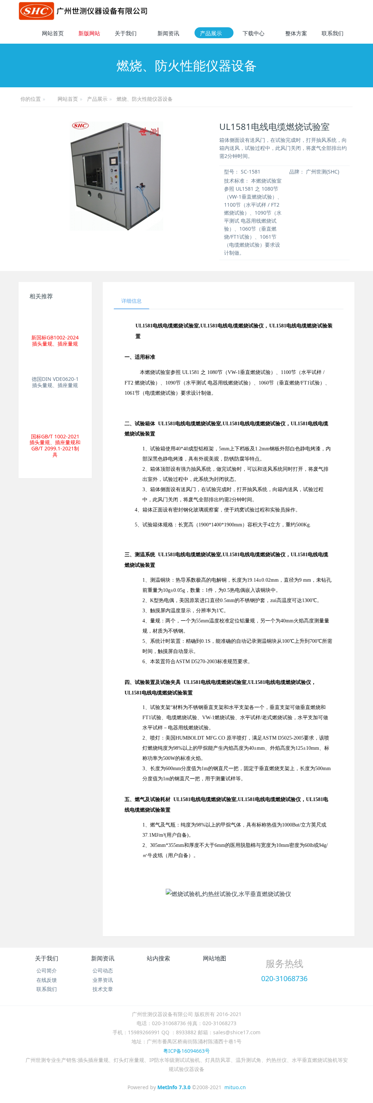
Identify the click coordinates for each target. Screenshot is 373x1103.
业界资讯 (103, 979)
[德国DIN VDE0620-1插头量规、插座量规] (55, 365)
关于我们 (46, 958)
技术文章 (103, 988)
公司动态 (103, 970)
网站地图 (214, 958)
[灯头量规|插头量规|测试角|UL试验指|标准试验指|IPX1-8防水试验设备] (83, 11)
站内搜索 (158, 958)
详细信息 (131, 300)
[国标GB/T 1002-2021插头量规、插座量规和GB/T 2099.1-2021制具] (55, 414)
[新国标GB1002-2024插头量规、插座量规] (55, 319)
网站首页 (53, 33)
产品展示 (97, 98)
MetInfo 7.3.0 (174, 1087)
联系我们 (46, 988)
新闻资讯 (102, 958)
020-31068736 (284, 978)
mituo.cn (235, 1087)
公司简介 (46, 970)
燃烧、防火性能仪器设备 (145, 98)
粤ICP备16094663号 (186, 1050)
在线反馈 (46, 979)
